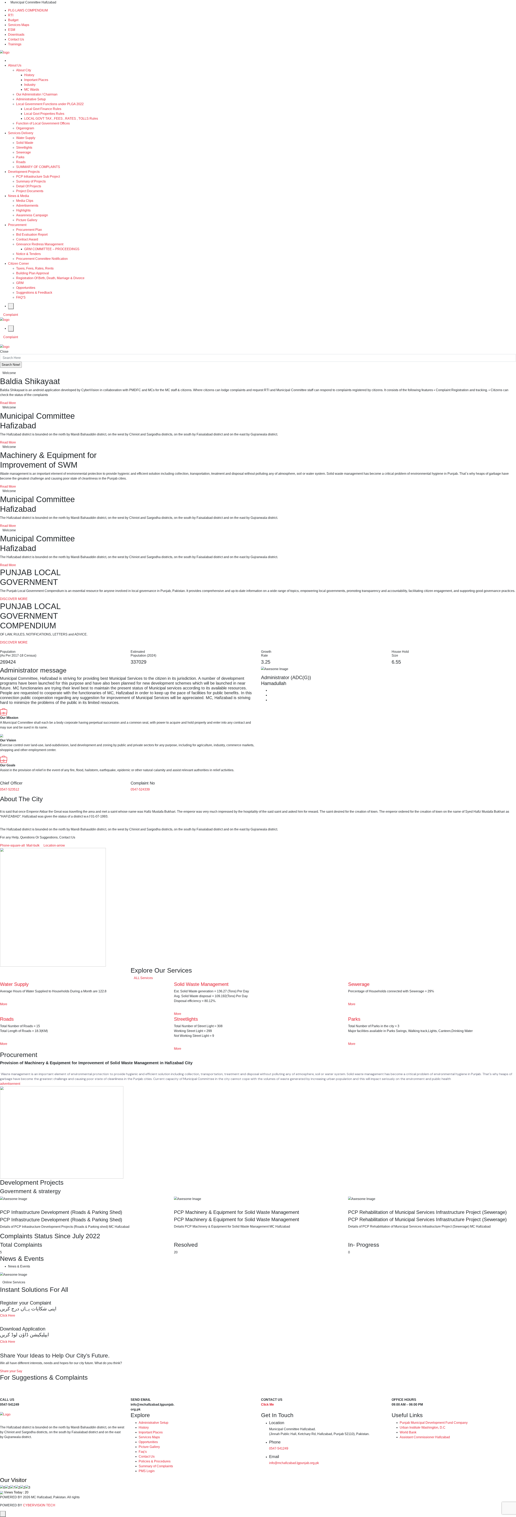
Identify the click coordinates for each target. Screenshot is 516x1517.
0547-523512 (9, 789)
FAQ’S (21, 297)
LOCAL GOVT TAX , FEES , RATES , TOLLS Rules (61, 118)
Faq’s (143, 1451)
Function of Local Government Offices (43, 123)
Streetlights (24, 147)
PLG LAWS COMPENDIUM (28, 10)
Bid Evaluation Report (32, 234)
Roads (21, 162)
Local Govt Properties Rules (44, 113)
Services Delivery (20, 133)
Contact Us (16, 39)
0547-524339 (140, 789)
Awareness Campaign (32, 215)
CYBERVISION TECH (39, 1505)
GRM (20, 283)
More (3, 1004)
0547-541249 (278, 1448)
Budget (13, 20)
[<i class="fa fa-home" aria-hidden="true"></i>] (9, 60)
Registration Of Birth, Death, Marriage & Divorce (50, 278)
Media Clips (24, 200)
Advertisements (27, 205)
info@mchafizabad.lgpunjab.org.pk (294, 1463)
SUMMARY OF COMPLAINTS (38, 167)
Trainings (14, 44)
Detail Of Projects (28, 186)
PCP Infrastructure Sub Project (38, 176)
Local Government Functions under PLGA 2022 (50, 104)
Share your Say (11, 1371)
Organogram (25, 128)
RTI (10, 15)
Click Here (7, 1315)
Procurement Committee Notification (42, 258)
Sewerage (23, 152)
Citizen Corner (18, 263)
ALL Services (143, 978)
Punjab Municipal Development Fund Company (434, 1422)
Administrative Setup (31, 99)
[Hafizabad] (4, 52)
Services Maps (18, 25)
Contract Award (27, 239)
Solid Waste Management (201, 984)
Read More (8, 403)
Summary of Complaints (156, 1466)
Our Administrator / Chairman (36, 94)
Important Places (36, 80)
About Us (14, 65)
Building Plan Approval (32, 273)
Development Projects (24, 171)
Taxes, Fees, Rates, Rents (35, 268)
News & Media (18, 196)
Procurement (17, 225)
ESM (11, 29)
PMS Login (147, 1471)
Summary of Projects (31, 181)
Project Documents (29, 191)
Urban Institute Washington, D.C (422, 1427)
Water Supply (25, 138)
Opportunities (25, 287)
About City (23, 70)
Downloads (16, 34)
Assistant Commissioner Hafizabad (425, 1437)
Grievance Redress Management (39, 244)
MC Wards (31, 89)
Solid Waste (24, 142)
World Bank (408, 1432)
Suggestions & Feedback (34, 292)
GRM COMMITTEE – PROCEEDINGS (51, 249)
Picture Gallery (26, 220)
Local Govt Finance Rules (42, 109)
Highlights (23, 210)
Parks (20, 157)
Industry (29, 84)
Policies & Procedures (155, 1461)
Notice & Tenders (28, 254)
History (29, 75)
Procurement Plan (29, 229)
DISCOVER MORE (14, 599)
